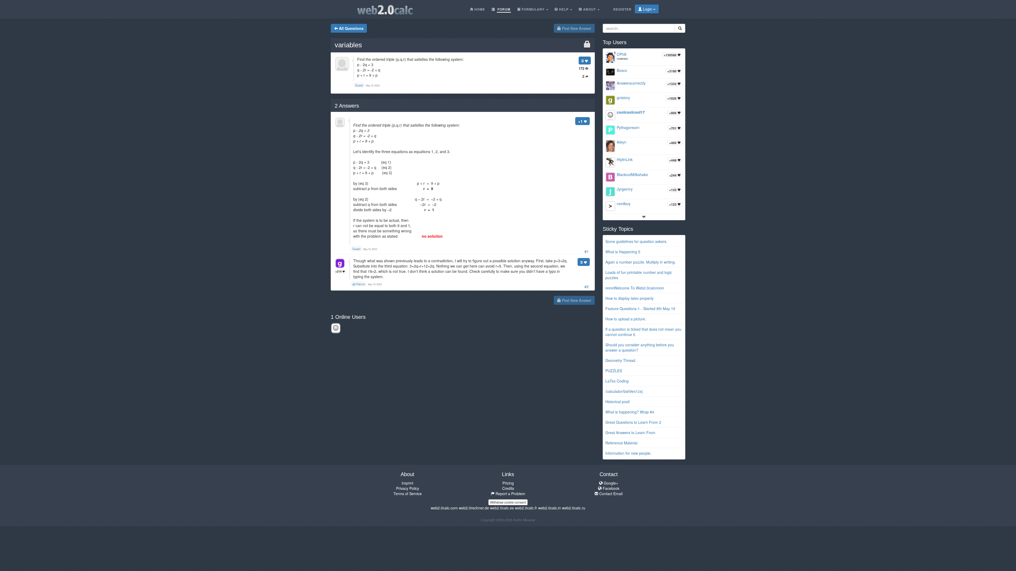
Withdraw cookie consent (508, 502)
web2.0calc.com (444, 507)
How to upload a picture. (625, 318)
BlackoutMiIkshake (632, 174)
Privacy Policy (407, 488)
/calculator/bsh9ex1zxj (623, 391)
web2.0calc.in (549, 507)
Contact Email (610, 493)
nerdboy (624, 203)
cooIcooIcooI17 (631, 112)
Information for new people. (628, 453)
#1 (586, 251)
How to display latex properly (629, 298)
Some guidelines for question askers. (636, 241)
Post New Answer (576, 28)
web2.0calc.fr (526, 507)
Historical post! (617, 401)
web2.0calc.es (502, 507)
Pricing (508, 483)
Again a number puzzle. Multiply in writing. (640, 262)
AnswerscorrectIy (631, 83)
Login (647, 9)
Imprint (407, 483)
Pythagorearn (628, 127)
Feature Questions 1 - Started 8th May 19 (640, 308)
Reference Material (621, 442)
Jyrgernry (625, 189)
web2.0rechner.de (474, 507)
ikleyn (621, 142)
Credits (508, 488)
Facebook (610, 488)
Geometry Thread (620, 360)
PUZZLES (613, 370)
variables (348, 45)
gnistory (623, 97)
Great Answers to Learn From (630, 432)
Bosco (622, 70)
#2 (586, 286)
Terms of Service (407, 493)
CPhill (621, 54)
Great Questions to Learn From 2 (633, 422)
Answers (347, 106)
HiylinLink (625, 159)
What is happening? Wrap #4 (629, 412)
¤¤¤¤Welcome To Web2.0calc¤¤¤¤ (634, 288)
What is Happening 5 (622, 251)
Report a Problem (510, 493)
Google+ (610, 483)
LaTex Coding (617, 381)
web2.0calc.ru (573, 507)
